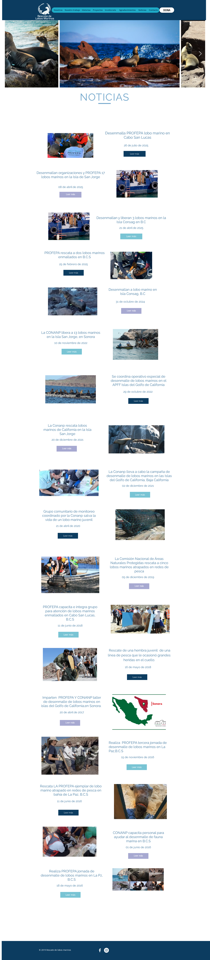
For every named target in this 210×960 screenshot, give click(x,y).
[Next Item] (200, 54)
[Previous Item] (9, 54)
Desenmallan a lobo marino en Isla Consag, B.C (133, 291)
